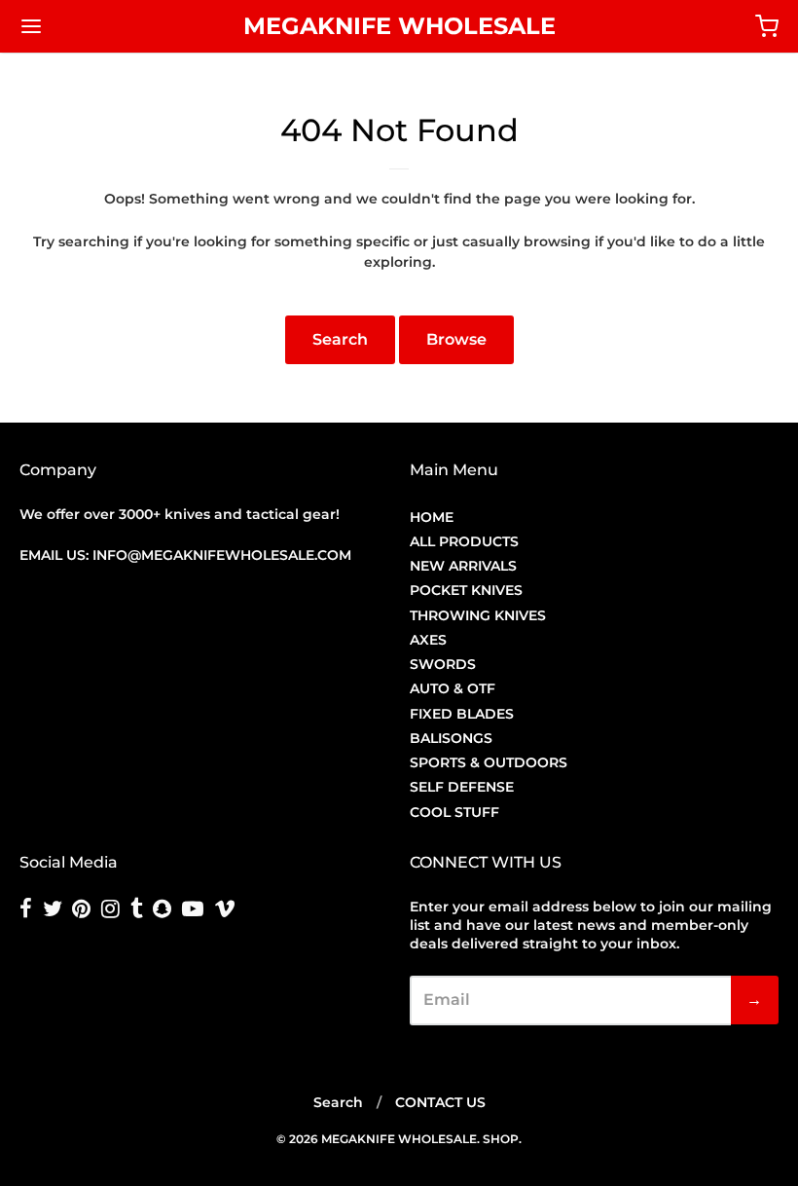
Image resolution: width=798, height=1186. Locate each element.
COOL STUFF (454, 812)
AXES (428, 640)
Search (340, 339)
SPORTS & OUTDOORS (488, 762)
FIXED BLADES (462, 714)
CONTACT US (440, 1102)
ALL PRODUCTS (464, 541)
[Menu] (95, 26)
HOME (431, 517)
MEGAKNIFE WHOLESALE (399, 26)
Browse (456, 339)
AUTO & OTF (452, 688)
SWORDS (443, 664)
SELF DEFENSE (462, 787)
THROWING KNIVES (478, 615)
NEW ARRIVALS (463, 565)
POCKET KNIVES (466, 590)
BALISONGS (451, 738)
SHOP (501, 1138)
